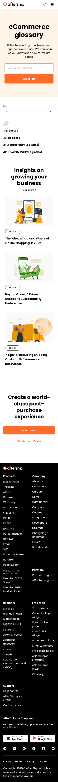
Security (29, 761)
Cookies (42, 761)
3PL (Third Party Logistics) (21, 145)
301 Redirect (11, 138)
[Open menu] (52, 4)
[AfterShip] (14, 4)
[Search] (45, 4)
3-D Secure (10, 131)
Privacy (7, 761)
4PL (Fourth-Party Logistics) (22, 152)
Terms (18, 761)
